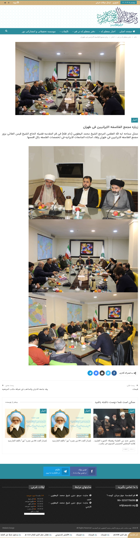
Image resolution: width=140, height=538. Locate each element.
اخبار (134, 120)
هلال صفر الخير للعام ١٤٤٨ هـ (63, 535)
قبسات (135, 389)
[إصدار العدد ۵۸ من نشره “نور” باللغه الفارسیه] (26, 423)
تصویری (115, 2)
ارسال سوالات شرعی (103, 2)
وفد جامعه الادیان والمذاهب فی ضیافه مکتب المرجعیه (25, 389)
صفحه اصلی (125, 31)
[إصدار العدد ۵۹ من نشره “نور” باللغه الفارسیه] (70, 423)
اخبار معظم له (108, 31)
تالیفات (65, 31)
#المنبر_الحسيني (88, 535)
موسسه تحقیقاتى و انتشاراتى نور (39, 31)
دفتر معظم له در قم (84, 31)
